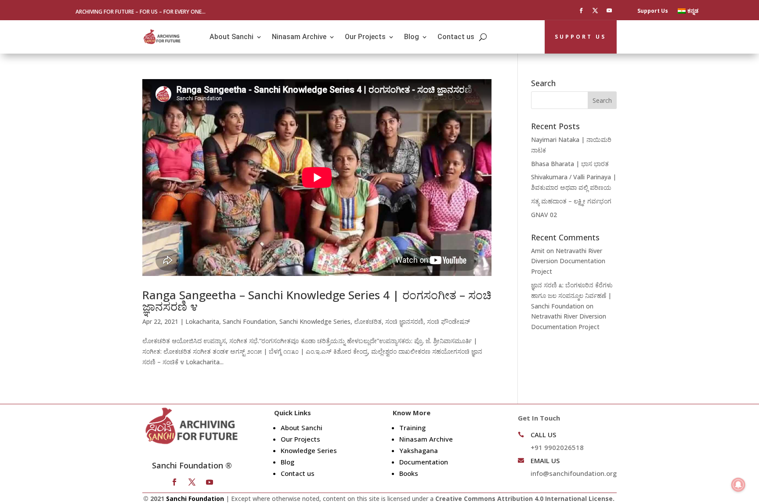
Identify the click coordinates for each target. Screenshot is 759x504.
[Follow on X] (595, 10)
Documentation (423, 461)
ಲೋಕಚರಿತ (368, 321)
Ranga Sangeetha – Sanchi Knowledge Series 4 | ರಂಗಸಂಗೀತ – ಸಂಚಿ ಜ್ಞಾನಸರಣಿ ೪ (317, 300)
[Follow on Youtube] (609, 10)
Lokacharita (202, 321)
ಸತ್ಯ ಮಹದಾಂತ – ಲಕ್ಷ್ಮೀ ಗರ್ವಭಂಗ (571, 201)
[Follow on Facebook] (581, 10)
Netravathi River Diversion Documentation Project (568, 261)
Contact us (455, 37)
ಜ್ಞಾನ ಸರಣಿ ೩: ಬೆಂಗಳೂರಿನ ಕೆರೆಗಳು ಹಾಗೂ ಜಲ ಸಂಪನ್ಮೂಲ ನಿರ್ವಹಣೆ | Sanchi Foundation (572, 295)
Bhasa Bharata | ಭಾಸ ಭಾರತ (570, 164)
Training (412, 427)
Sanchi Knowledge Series (315, 321)
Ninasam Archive (299, 37)
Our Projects (365, 37)
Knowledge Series (309, 450)
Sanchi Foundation (249, 321)
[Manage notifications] (738, 485)
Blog (411, 37)
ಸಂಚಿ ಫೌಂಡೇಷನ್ (448, 321)
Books (408, 473)
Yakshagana (418, 450)
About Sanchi (231, 37)
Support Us (652, 11)
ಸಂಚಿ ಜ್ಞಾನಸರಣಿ (404, 321)
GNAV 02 (544, 214)
